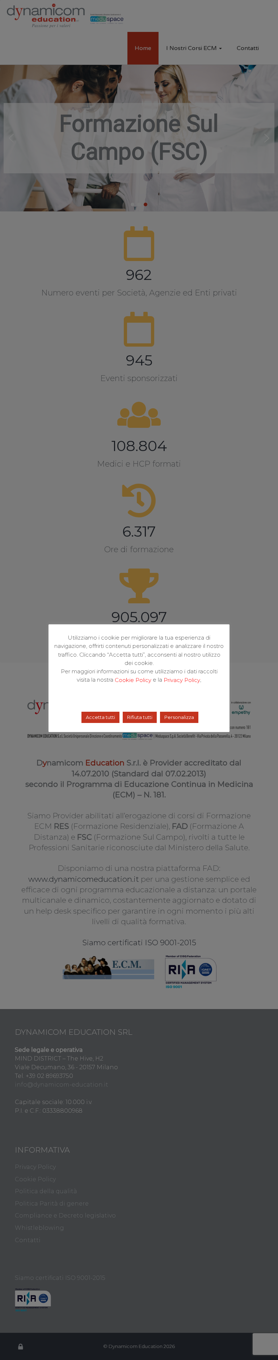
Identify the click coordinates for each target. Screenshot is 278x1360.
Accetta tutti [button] (100, 717)
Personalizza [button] (179, 717)
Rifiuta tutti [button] (139, 717)
